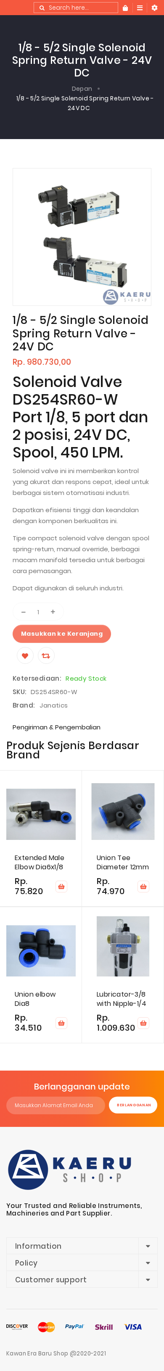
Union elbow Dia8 (35, 999)
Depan (82, 88)
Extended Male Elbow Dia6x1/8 (39, 862)
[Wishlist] (25, 655)
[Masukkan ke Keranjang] (61, 886)
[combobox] (76, 7)
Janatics (54, 705)
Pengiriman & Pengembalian (57, 727)
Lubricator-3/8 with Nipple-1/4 (121, 999)
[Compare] (46, 655)
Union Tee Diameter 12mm (123, 862)
